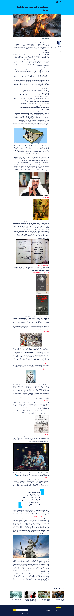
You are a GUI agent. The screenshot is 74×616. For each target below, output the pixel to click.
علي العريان (59, 46)
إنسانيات (43, 38)
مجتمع (38, 1)
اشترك (14, 609)
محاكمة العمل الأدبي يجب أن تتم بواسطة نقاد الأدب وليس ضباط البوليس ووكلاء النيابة (30, 475)
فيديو (25, 1)
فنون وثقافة (32, 1)
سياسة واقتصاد (44, 1)
